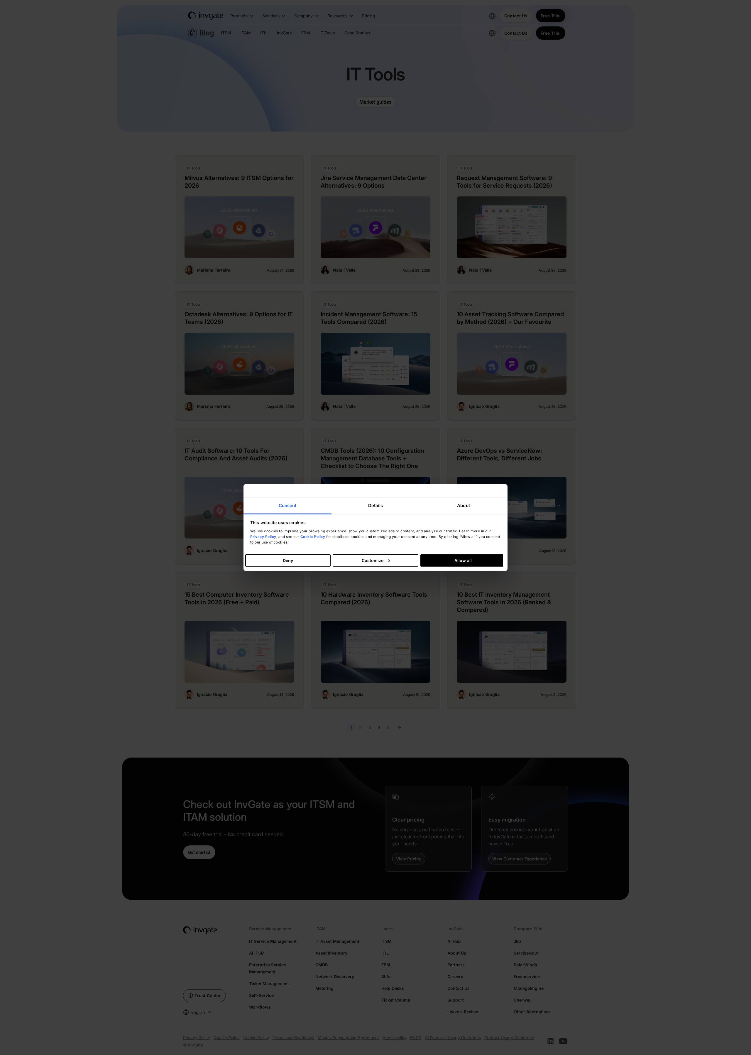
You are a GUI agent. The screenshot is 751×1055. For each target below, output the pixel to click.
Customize (372, 560)
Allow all (463, 560)
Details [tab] (375, 505)
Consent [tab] (288, 505)
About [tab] (463, 505)
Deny (288, 560)
